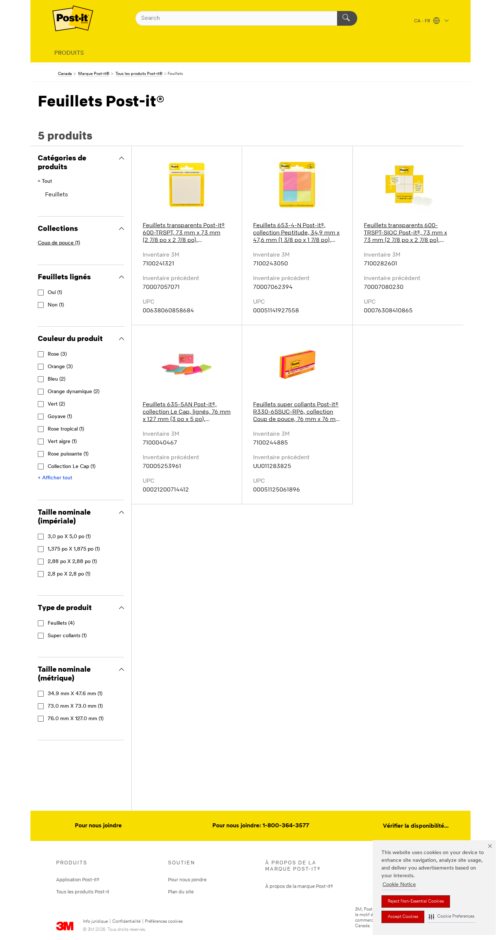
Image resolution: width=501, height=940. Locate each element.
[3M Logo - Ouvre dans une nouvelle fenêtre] (72, 18)
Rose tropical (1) (66, 429)
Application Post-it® (77, 879)
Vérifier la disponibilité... (416, 826)
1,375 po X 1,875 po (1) (74, 549)
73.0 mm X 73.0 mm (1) (75, 706)
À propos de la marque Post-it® (299, 886)
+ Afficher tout (55, 478)
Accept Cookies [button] (403, 917)
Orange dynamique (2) (73, 392)
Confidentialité (126, 921)
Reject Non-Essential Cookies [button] (416, 901)
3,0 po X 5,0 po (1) (69, 537)
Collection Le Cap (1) (71, 466)
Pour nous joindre (98, 826)
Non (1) (56, 305)
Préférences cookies (164, 921)
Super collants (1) (67, 636)
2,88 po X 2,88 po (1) (72, 562)
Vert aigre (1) (62, 441)
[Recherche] (347, 18)
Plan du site (181, 891)
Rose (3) (57, 354)
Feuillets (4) (61, 623)
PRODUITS (69, 53)
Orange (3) (60, 367)
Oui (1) (55, 292)
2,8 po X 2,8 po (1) (69, 574)
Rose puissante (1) (68, 454)
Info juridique (95, 921)
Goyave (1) (60, 417)
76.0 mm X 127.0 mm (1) (75, 719)
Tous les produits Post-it (82, 891)
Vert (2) (56, 404)
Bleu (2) (56, 379)
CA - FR (422, 21)
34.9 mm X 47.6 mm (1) (75, 694)
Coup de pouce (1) (59, 243)
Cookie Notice (399, 885)
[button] (451, 917)
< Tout (45, 181)
